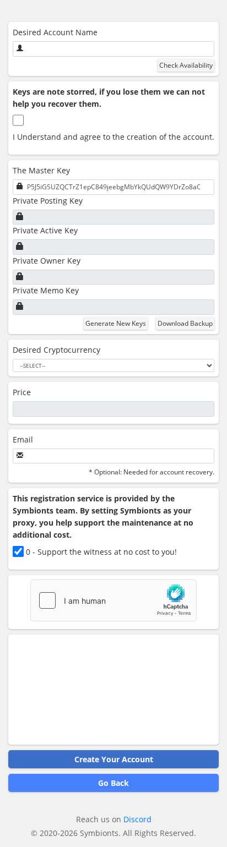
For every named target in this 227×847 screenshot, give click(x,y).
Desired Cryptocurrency (56, 350)
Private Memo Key (46, 290)
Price (22, 392)
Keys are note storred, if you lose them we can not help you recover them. (109, 97)
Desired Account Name (55, 32)
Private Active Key (45, 230)
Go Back (113, 783)
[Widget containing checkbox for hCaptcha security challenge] (113, 600)
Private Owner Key (46, 260)
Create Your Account (113, 759)
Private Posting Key (48, 200)
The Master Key (41, 170)
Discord (137, 819)
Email (23, 439)
